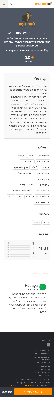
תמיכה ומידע (45, 367)
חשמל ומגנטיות (42, 179)
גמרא (28, 196)
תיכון (31, 155)
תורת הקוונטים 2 (25, 173)
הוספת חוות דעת (40, 273)
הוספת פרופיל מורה (42, 350)
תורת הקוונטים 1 (42, 173)
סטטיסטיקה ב (27, 161)
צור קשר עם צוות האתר (41, 372)
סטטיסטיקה (44, 155)
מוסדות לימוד (45, 370)
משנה (19, 196)
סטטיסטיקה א (43, 161)
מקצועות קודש (42, 196)
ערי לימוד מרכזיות (43, 362)
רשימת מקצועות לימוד (41, 357)
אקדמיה (21, 155)
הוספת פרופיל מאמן (42, 353)
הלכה (11, 196)
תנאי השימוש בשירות (25, 385)
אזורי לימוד (46, 360)
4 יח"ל (32, 185)
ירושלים (37, 222)
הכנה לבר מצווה (42, 202)
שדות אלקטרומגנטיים (22, 191)
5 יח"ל (34, 167)
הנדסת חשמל (43, 191)
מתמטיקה (44, 185)
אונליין (46, 222)
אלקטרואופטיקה (21, 167)
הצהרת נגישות (44, 375)
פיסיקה (46, 167)
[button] (4, 4)
